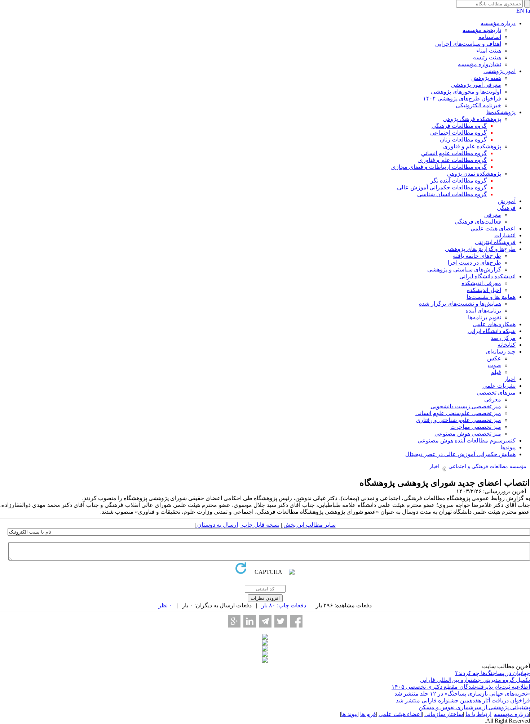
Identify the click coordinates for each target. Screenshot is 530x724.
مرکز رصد (503, 338)
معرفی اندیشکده (481, 283)
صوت (494, 365)
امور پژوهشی (499, 71)
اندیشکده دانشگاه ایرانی (487, 276)
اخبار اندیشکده (484, 290)
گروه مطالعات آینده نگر (458, 180)
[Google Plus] (234, 621)
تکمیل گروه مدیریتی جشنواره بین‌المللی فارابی (475, 680)
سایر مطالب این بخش (309, 525)
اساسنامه (489, 37)
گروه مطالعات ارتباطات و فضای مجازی (439, 167)
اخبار (510, 379)
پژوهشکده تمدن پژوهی (474, 174)
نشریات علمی (499, 386)
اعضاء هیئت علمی (400, 714)
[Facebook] (296, 621)
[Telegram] (265, 621)
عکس (494, 358)
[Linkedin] (249, 621)
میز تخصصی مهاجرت (475, 427)
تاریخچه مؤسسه (482, 30)
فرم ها (368, 714)
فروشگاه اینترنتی (495, 242)
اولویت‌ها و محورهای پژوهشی (466, 92)
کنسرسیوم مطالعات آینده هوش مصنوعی (467, 440)
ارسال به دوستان (217, 525)
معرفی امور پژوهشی (476, 85)
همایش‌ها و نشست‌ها (491, 297)
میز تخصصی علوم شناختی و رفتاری (458, 420)
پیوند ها (349, 714)
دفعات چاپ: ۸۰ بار (283, 605)
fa (528, 11)
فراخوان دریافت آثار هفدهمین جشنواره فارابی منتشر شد (463, 700)
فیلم (496, 372)
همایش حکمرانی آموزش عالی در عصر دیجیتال (460, 454)
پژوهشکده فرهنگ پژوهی (472, 119)
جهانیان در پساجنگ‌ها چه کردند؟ (492, 673)
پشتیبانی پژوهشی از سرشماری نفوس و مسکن (474, 707)
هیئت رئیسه (487, 57)
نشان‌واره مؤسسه (479, 64)
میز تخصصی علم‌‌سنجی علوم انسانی (458, 413)
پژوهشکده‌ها (501, 112)
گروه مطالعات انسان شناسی (452, 194)
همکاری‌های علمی (494, 324)
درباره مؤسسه (498, 23)
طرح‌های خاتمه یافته (477, 256)
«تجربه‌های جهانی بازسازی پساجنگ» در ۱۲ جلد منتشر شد (462, 694)
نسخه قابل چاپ (259, 525)
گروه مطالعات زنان (463, 139)
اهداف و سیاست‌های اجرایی (468, 44)
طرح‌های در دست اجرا (474, 263)
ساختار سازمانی (443, 714)
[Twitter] (280, 621)
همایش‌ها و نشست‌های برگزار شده (460, 304)
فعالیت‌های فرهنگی (478, 222)
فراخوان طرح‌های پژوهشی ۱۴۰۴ (462, 98)
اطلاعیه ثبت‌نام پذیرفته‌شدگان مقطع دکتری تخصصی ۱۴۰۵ (461, 687)
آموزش (507, 201)
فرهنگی (506, 208)
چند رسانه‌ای (501, 351)
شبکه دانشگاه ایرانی (492, 331)
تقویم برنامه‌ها (484, 317)
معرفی (492, 215)
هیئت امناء (488, 51)
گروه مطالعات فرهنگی (459, 126)
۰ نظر (165, 605)
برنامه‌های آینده (483, 310)
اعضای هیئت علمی (493, 228)
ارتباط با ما (478, 714)
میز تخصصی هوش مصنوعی (467, 434)
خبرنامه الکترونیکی (478, 105)
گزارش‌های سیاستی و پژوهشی (464, 269)
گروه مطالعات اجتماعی (458, 133)
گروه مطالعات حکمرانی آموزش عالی (442, 187)
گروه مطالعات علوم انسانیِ (454, 153)
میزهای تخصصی (496, 393)
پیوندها (508, 447)
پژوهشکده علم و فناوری (472, 146)
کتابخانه (507, 345)
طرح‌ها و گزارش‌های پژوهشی (480, 249)
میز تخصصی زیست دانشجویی (465, 406)
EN (520, 11)
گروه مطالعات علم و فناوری (452, 160)
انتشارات (505, 235)
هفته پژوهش (486, 78)
